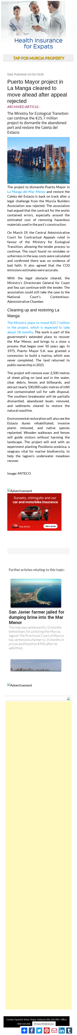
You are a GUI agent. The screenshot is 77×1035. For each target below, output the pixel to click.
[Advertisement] (38, 855)
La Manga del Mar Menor (27, 192)
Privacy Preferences (44, 1023)
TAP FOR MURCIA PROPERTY (38, 58)
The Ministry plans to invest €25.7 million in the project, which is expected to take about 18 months (38, 327)
